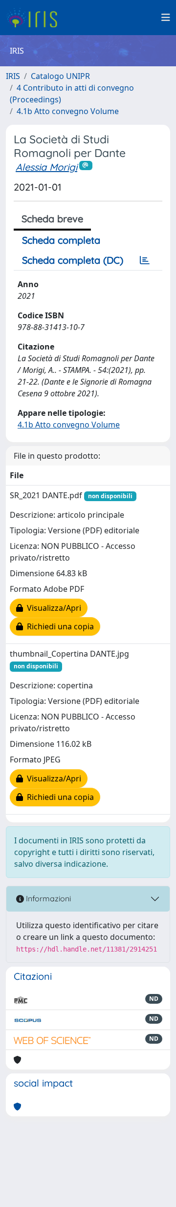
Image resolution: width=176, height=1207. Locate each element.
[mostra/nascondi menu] (165, 17)
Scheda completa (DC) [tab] (72, 260)
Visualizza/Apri (52, 608)
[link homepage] (35, 17)
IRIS (13, 76)
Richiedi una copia (58, 626)
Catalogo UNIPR (60, 76)
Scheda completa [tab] (61, 240)
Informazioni (47, 898)
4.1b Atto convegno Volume (68, 111)
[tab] (145, 260)
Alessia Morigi (46, 167)
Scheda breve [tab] (52, 219)
